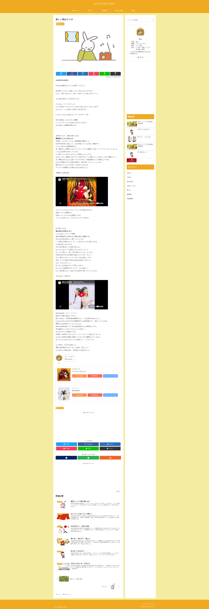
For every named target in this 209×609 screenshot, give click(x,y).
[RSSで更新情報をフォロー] (110, 458)
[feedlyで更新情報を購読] (88, 458)
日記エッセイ (60, 408)
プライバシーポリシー (148, 604)
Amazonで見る (79, 376)
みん (140, 39)
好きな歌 (130, 181)
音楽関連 (130, 198)
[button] (152, 20)
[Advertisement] (88, 425)
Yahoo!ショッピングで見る (110, 376)
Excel (129, 173)
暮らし (129, 190)
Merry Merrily (76, 390)
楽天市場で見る (95, 376)
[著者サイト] (66, 458)
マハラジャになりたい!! (79, 371)
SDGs (129, 177)
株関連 (129, 194)
